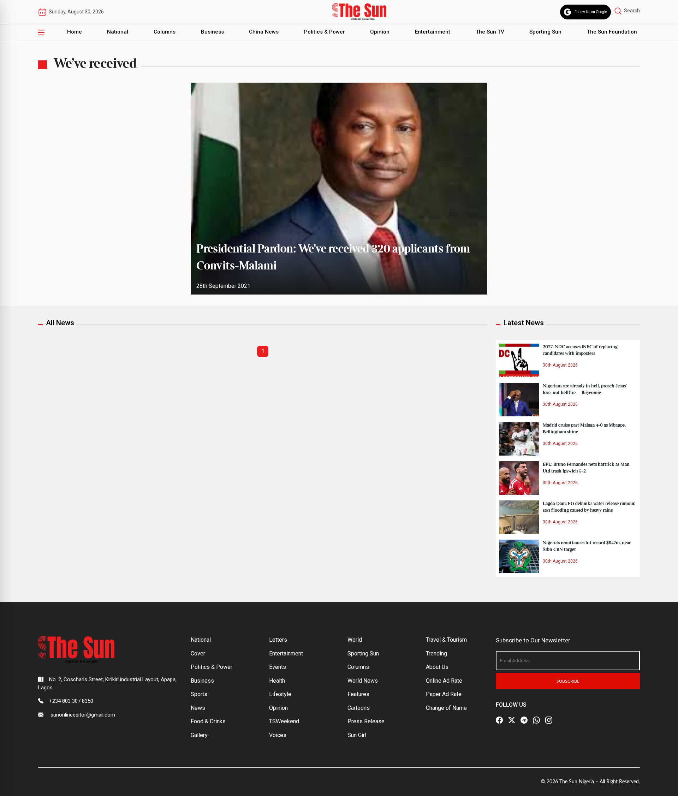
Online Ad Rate (444, 680)
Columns (165, 32)
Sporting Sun (545, 32)
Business (212, 32)
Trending (436, 653)
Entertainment (432, 32)
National (117, 32)
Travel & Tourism (446, 639)
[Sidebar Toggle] (41, 32)
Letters (278, 639)
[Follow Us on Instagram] (548, 720)
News (198, 708)
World (354, 639)
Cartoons (358, 708)
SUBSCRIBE (568, 681)
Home (74, 32)
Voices (277, 735)
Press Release (366, 721)
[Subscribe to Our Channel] (524, 720)
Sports (199, 694)
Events (277, 667)
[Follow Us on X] (511, 720)
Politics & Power (324, 32)
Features (358, 694)
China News (264, 32)
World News (362, 680)
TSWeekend (284, 721)
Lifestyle (280, 694)
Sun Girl (356, 735)
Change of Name (446, 708)
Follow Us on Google (591, 12)
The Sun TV (490, 32)
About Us (437, 667)
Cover (198, 653)
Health (277, 680)
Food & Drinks (208, 721)
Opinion (379, 32)
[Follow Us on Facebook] (499, 720)
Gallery (199, 735)
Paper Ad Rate (444, 694)
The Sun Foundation (612, 32)
